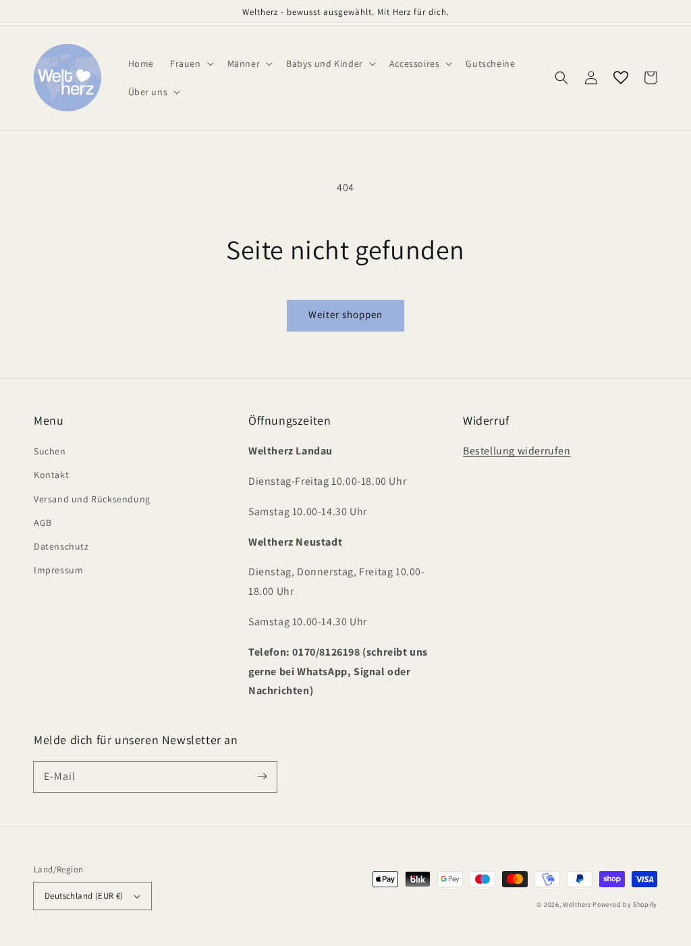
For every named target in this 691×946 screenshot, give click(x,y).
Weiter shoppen (345, 314)
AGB (43, 523)
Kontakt (51, 475)
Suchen (50, 451)
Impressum (58, 570)
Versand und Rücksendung (92, 499)
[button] (561, 78)
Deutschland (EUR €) (84, 895)
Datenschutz (61, 546)
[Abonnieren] (262, 776)
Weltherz (577, 904)
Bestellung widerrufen (517, 451)
